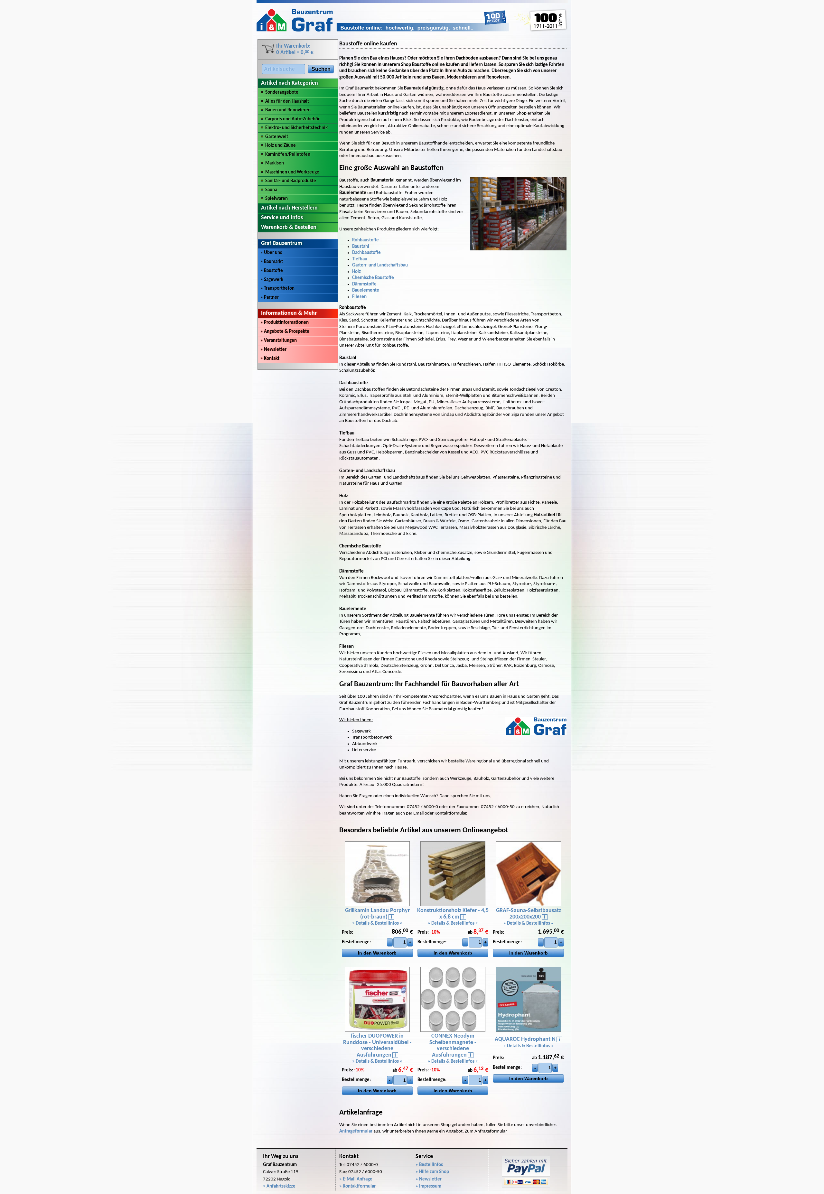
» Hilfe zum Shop (432, 1172)
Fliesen (359, 296)
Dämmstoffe (364, 284)
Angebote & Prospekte (284, 331)
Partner (269, 297)
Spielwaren (276, 198)
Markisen (274, 163)
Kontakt (269, 358)
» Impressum (428, 1186)
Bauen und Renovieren (288, 110)
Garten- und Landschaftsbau (380, 265)
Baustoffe (271, 270)
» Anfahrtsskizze (279, 1186)
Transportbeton (277, 288)
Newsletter (273, 349)
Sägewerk (271, 279)
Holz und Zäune (280, 145)
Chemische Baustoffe (373, 277)
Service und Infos (282, 218)
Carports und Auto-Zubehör (292, 119)
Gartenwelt (276, 137)
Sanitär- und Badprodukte (290, 181)
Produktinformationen (284, 322)
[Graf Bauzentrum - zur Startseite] (383, 30)
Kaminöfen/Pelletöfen (287, 154)
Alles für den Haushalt (287, 101)
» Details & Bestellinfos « (377, 923)
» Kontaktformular (357, 1186)
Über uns (271, 252)
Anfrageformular (355, 1131)
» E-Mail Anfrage (355, 1179)
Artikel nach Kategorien (289, 83)
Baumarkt (271, 261)
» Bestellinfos (429, 1164)
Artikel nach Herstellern (289, 208)
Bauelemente (365, 290)
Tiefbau (359, 259)
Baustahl (360, 246)
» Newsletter (429, 1179)
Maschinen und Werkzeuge (292, 172)
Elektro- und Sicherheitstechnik (296, 128)
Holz (356, 271)
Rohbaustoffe (365, 240)
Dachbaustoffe (366, 252)
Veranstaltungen (278, 340)
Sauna (271, 190)
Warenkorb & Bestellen (288, 227)
